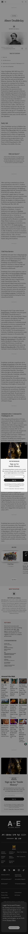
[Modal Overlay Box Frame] (14, 467)
